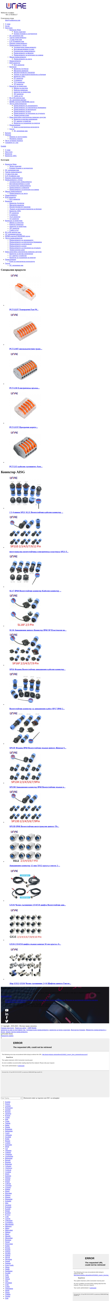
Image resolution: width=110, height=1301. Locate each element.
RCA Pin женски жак (17, 98)
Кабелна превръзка (21, 90)
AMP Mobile (32, 1028)
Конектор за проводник (18, 86)
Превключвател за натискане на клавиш (28, 55)
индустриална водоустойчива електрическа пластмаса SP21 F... (38, 551)
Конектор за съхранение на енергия (27, 123)
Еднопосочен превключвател (24, 51)
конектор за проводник (22, 92)
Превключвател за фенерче (24, 53)
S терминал (18, 80)
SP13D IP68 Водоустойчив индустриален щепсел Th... (34, 826)
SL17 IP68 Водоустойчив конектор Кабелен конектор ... (35, 591)
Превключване (14, 125)
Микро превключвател (17, 57)
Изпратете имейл (7, 1036)
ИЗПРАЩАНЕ (6, 996)
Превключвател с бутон (18, 45)
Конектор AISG (19, 76)
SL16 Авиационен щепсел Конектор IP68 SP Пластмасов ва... (37, 630)
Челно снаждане (20, 32)
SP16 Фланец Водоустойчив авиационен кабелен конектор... (37, 669)
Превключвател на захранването (26, 105)
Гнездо (11, 129)
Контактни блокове (78, 1030)
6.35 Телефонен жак (16, 41)
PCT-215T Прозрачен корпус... (23, 427)
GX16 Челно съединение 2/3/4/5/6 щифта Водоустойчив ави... (37, 905)
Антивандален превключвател (25, 47)
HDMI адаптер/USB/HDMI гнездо (21, 102)
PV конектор (18, 78)
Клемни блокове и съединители (25, 34)
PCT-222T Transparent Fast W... (23, 309)
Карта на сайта (20, 1028)
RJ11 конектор (19, 65)
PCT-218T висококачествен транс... (25, 349)
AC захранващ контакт (17, 100)
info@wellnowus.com (12, 20)
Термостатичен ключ (21, 115)
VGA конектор (19, 82)
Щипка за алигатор (21, 88)
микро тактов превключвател (16, 1032)
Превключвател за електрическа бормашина (30, 107)
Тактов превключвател (17, 37)
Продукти (8, 28)
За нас (7, 26)
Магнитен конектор (21, 70)
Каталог (8, 133)
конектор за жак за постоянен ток (13, 1030)
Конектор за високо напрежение (25, 119)
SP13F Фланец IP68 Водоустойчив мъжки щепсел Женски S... (37, 748)
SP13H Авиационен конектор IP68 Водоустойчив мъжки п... (37, 787)
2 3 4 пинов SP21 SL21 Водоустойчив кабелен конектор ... (36, 512)
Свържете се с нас (11, 142)
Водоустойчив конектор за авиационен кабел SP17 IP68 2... (37, 709)
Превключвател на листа (23, 59)
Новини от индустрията (18, 137)
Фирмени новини (15, 139)
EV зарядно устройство (22, 121)
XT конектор (18, 84)
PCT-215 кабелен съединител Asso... (26, 466)
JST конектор (19, 94)
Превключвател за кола (22, 111)
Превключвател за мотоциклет (25, 109)
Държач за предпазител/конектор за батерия (30, 74)
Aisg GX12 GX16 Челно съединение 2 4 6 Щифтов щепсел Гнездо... (40, 983)
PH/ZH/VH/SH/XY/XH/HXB (24, 72)
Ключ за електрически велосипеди (26, 127)
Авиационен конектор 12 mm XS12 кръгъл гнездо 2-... (34, 865)
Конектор (12, 67)
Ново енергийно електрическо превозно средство (27, 117)
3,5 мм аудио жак (15, 39)
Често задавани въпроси (14, 140)
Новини (8, 135)
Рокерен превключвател (18, 43)
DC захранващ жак (16, 36)
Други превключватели (18, 104)
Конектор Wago (15, 30)
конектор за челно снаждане (59, 1030)
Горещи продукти (7, 1028)
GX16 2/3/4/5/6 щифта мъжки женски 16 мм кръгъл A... (35, 944)
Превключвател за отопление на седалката (29, 113)
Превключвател (15, 61)
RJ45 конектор (14, 63)
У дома (7, 24)
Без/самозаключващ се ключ (24, 49)
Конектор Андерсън (21, 69)
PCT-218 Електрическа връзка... (24, 388)
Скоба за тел (18, 96)
